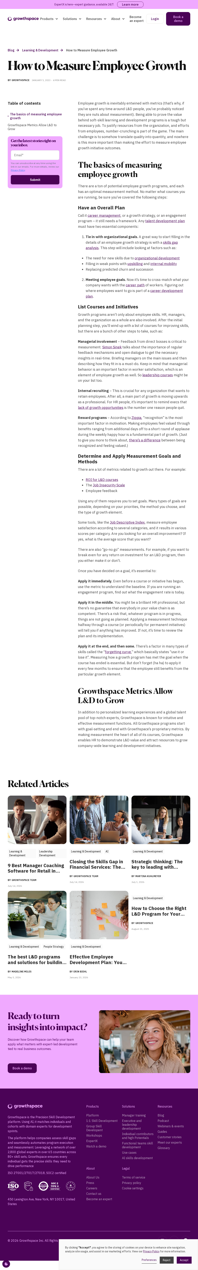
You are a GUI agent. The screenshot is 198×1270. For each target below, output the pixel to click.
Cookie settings (132, 1188)
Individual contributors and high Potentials (138, 1136)
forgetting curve (118, 652)
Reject (167, 1260)
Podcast (163, 1121)
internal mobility (163, 264)
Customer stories (170, 1137)
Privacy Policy (18, 170)
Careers (91, 1188)
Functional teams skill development (137, 1145)
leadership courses (157, 375)
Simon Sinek (112, 347)
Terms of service (133, 1177)
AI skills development (137, 1158)
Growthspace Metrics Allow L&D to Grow (32, 127)
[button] (49, 19)
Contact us (93, 1194)
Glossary (164, 1148)
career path (135, 285)
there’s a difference (144, 440)
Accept (184, 1260)
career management (104, 215)
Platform (92, 1115)
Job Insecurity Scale (109, 485)
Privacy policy (131, 1183)
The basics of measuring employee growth (36, 116)
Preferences (149, 1260)
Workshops (94, 1135)
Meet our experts (170, 1142)
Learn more (130, 4)
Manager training (134, 1115)
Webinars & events (171, 1126)
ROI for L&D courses (102, 479)
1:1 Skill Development (102, 1121)
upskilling (135, 264)
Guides (162, 1132)
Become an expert (137, 19)
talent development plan (165, 221)
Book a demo (178, 19)
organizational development (157, 258)
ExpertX (92, 1141)
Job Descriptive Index (127, 522)
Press (90, 1183)
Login (155, 19)
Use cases (129, 1152)
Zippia (136, 417)
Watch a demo (96, 1146)
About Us (92, 1177)
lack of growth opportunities (100, 407)
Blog (161, 1115)
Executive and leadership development (132, 1124)
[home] (23, 19)
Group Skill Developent (94, 1128)
